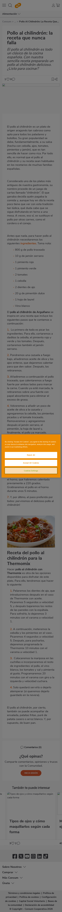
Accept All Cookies (31, 463)
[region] (31, 456)
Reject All (31, 455)
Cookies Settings (31, 470)
